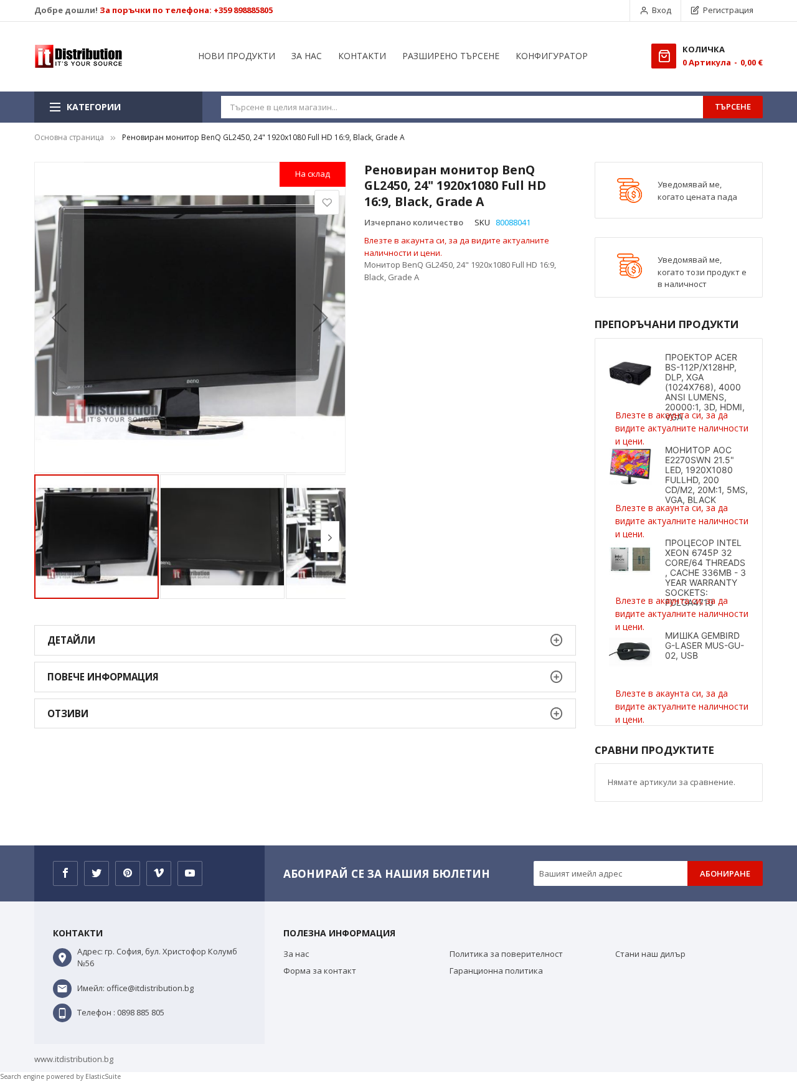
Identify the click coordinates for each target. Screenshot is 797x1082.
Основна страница (69, 137)
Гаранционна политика (496, 970)
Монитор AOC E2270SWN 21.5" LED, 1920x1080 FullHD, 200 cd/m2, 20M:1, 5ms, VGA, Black (706, 475)
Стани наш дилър (650, 953)
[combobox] (462, 107)
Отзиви (67, 713)
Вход (661, 10)
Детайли (71, 640)
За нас (296, 953)
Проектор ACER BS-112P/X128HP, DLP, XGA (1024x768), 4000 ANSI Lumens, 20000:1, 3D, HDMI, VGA (705, 387)
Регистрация (728, 10)
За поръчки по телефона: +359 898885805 (186, 10)
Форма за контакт (319, 970)
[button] (59, 317)
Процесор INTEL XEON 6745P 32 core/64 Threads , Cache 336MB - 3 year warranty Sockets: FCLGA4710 (705, 572)
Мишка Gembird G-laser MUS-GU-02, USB (704, 645)
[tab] (305, 640)
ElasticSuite (103, 1076)
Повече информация (103, 676)
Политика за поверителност (506, 953)
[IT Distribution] (78, 57)
